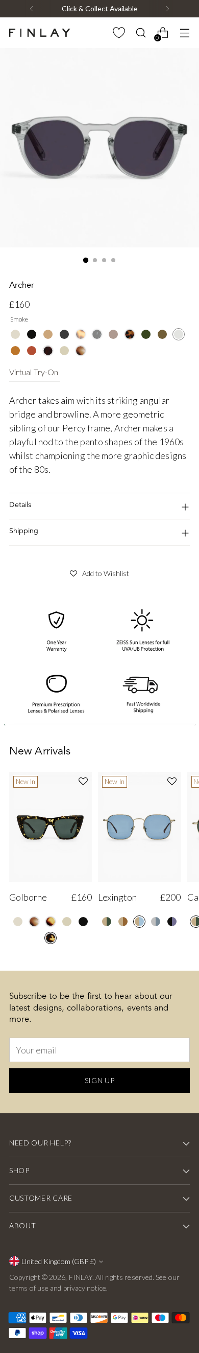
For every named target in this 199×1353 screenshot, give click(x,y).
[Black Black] (32, 334)
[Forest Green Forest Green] (146, 334)
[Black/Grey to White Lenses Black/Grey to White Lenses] (172, 921)
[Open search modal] (140, 32)
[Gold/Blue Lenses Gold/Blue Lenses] (139, 921)
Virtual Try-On (33, 372)
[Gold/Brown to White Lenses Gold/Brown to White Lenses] (123, 921)
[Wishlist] (118, 32)
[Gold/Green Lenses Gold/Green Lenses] (107, 921)
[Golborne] (50, 827)
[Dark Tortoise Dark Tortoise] (129, 334)
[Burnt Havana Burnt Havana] (50, 921)
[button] (99, 572)
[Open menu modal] (184, 32)
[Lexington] (139, 827)
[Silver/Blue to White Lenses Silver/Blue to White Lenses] (156, 921)
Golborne (28, 897)
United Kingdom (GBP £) (58, 1261)
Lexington (117, 897)
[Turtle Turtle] (50, 938)
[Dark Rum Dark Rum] (113, 334)
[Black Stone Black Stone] (97, 334)
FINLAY (81, 1277)
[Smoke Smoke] (178, 334)
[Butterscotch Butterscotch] (48, 334)
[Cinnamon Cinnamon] (32, 351)
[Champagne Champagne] (15, 334)
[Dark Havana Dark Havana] (48, 351)
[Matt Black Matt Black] (64, 334)
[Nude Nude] (64, 351)
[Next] (167, 8)
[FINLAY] (39, 33)
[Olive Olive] (162, 334)
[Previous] (31, 8)
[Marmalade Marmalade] (15, 351)
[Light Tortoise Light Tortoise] (80, 334)
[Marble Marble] (80, 351)
